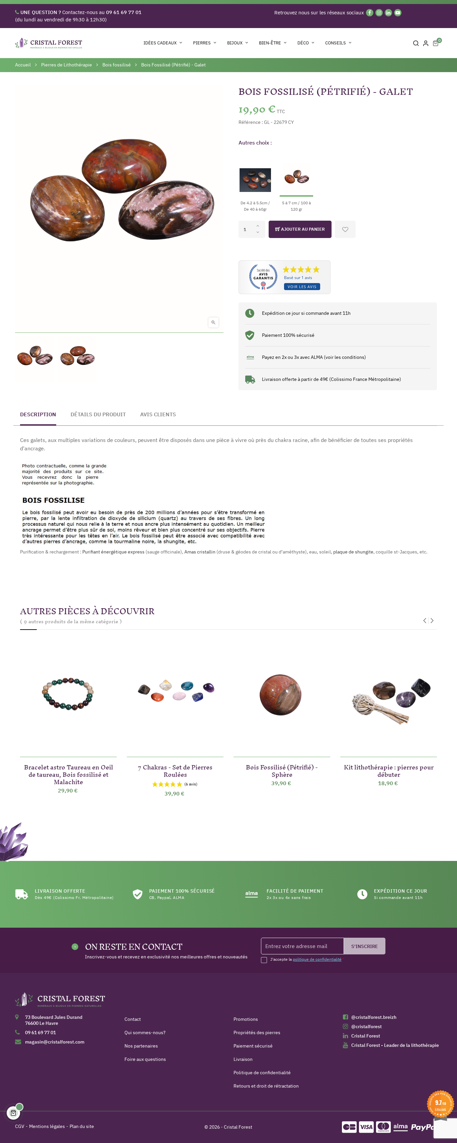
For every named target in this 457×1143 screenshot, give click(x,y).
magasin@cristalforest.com (54, 1042)
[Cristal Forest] (60, 1002)
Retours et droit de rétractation (266, 1086)
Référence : (251, 122)
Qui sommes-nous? (145, 1033)
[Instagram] (379, 12)
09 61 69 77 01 (40, 1033)
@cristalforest (366, 1026)
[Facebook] (369, 12)
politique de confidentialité (317, 959)
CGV (19, 1126)
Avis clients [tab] (158, 414)
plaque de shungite (353, 552)
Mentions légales (47, 1126)
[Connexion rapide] (426, 43)
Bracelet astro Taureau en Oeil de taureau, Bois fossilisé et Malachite (68, 773)
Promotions (246, 1019)
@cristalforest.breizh (373, 1017)
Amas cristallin (199, 552)
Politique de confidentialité (262, 1073)
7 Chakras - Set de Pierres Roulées (175, 769)
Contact (132, 1019)
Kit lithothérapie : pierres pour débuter (389, 769)
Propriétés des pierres (257, 1033)
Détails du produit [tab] (98, 414)
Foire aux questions (145, 1059)
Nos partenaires (141, 1046)
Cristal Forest (365, 1036)
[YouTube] (397, 12)
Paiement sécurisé (253, 1046)
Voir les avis (302, 286)
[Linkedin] (388, 12)
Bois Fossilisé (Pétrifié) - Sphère (282, 769)
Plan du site (82, 1126)
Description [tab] (38, 414)
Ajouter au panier (302, 229)
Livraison (243, 1059)
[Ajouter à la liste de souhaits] (345, 229)
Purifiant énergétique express (113, 552)
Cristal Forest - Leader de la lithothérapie (395, 1045)
